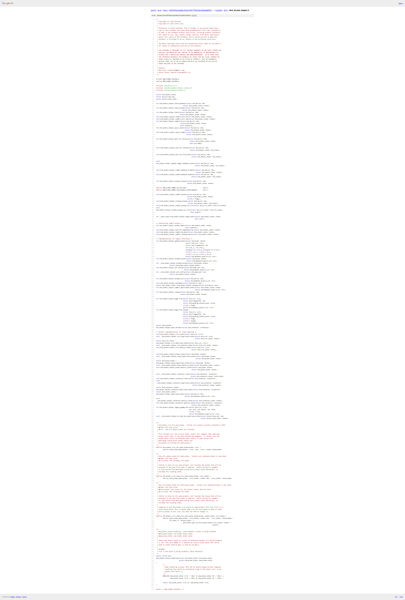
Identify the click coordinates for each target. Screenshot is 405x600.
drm (225, 10)
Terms (24, 597)
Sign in (400, 3)
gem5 (153, 10)
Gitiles (13, 597)
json (401, 597)
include (218, 10)
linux (165, 10)
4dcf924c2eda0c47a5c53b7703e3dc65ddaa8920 (190, 10)
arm (159, 10)
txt (396, 597)
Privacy (18, 597)
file (194, 15)
